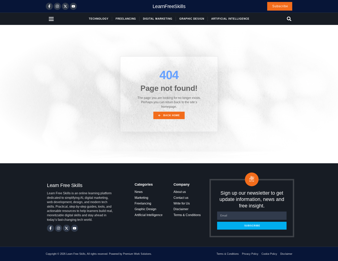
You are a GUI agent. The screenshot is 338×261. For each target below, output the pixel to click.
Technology (99, 18)
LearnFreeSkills (169, 6)
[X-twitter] (65, 6)
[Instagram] (57, 6)
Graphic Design (191, 18)
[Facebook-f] (49, 6)
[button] (289, 19)
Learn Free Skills (65, 185)
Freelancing (126, 18)
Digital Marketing (157, 18)
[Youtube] (73, 6)
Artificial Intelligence (230, 18)
